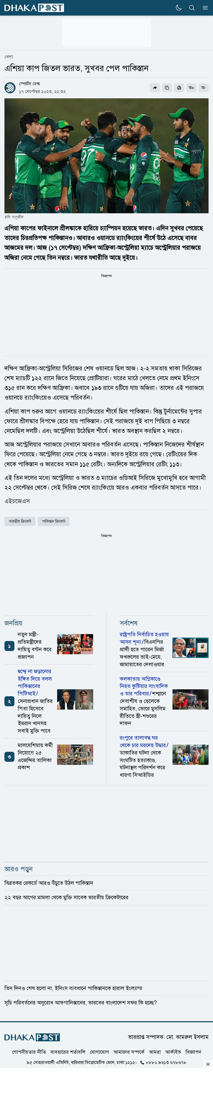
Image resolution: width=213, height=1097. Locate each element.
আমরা (155, 1052)
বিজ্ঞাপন (193, 1052)
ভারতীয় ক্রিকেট (20, 521)
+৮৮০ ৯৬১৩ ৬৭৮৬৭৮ (166, 1062)
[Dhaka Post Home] (32, 1037)
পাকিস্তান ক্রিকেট (53, 521)
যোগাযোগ (99, 1052)
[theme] (178, 7)
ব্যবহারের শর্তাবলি (67, 1052)
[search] (192, 7)
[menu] (204, 7)
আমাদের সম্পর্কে (128, 1052)
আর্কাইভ (173, 1052)
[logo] (34, 8)
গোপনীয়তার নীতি (29, 1052)
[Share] (155, 87)
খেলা (8, 57)
